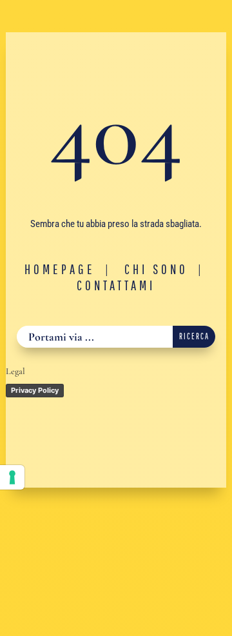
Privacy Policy (35, 390)
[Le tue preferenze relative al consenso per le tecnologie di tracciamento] (12, 477)
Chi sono (156, 269)
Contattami (116, 285)
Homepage (59, 269)
